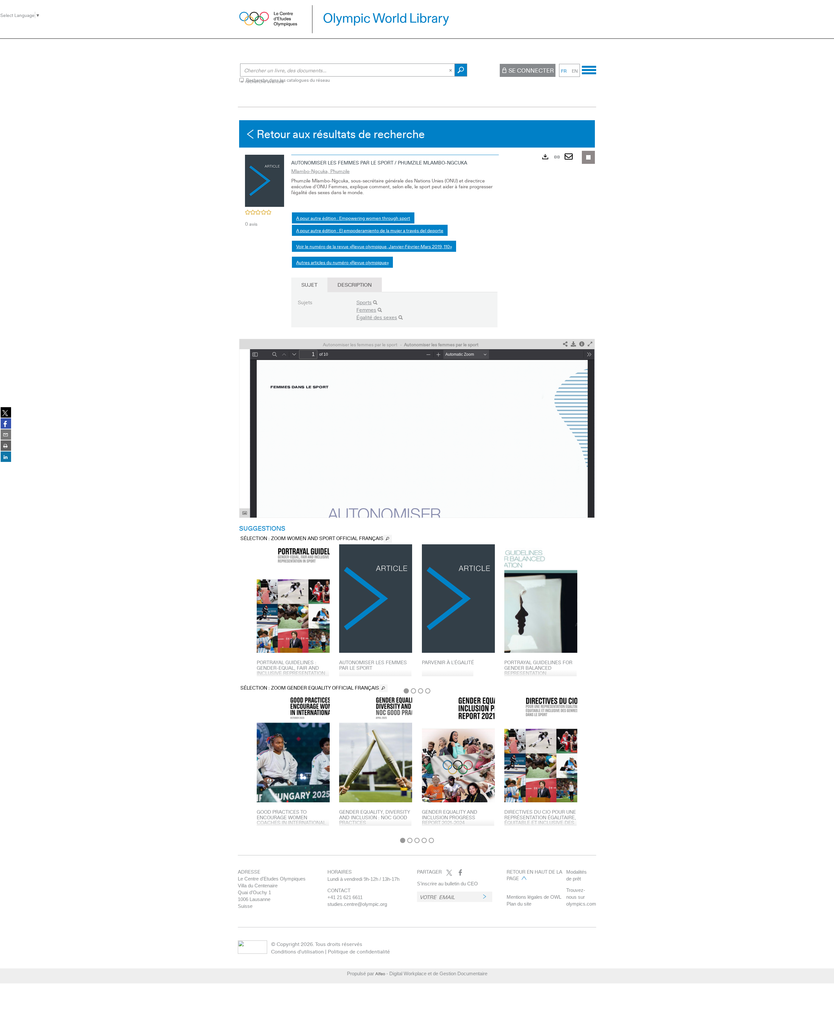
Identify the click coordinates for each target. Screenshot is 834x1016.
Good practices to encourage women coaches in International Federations (291, 820)
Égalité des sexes (376, 317)
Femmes (366, 309)
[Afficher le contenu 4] (427, 691)
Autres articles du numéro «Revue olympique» (342, 262)
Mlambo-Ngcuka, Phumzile (320, 171)
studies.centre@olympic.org (357, 904)
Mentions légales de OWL (534, 897)
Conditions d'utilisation (297, 951)
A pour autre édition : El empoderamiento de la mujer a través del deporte (369, 230)
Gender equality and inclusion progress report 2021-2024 (449, 817)
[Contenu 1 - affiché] (406, 691)
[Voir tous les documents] (387, 539)
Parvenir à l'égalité (448, 662)
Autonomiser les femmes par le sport (373, 665)
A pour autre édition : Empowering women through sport (353, 218)
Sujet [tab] (309, 284)
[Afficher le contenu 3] (420, 691)
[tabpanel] (417, 477)
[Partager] (565, 344)
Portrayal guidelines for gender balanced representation (538, 668)
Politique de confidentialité (359, 951)
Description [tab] (355, 284)
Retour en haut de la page (534, 874)
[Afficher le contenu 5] (431, 840)
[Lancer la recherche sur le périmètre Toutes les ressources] (460, 70)
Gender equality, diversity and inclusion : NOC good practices (374, 817)
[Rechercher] (375, 302)
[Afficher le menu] (589, 69)
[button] (264, 180)
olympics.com (581, 904)
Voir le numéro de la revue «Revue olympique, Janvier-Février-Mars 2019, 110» (374, 246)
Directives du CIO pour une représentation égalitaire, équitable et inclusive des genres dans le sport (540, 820)
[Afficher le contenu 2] (413, 691)
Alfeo (380, 974)
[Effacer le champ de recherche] (451, 70)
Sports (364, 302)
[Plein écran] (590, 344)
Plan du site (519, 904)
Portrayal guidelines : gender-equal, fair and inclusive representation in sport (291, 670)
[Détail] (582, 344)
